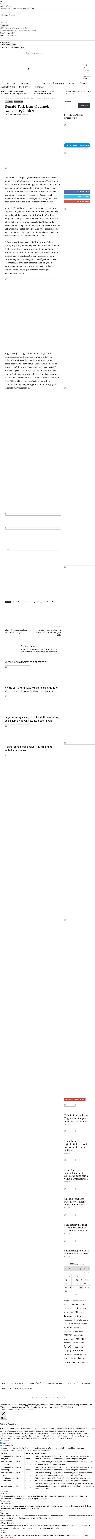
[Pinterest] (17, 119)
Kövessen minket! (82, 192)
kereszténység (75, 1327)
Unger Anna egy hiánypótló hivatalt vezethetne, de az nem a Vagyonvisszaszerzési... (76, 1174)
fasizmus (70, 1316)
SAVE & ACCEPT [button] (7, 1538)
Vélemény (85, 1362)
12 (73, 1280)
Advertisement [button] (6, 1521)
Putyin (80, 1350)
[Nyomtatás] (39, 119)
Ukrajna (67, 1362)
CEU (77, 1304)
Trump (81, 1358)
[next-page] (7, 755)
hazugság (68, 1320)
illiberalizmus (75, 1324)
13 (77, 1280)
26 (73, 1287)
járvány (66, 1327)
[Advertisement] (33, 405)
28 (81, 1287)
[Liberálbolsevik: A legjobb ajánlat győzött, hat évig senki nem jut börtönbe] (77, 1134)
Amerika (68, 1301)
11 (70, 1280)
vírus (65, 1366)
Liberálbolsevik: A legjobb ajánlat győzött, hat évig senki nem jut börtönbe (75, 1145)
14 (81, 1280)
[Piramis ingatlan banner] (33, 517)
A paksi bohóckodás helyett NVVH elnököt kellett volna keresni (75, 1201)
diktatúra (81, 1308)
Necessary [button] (4, 1441)
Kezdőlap (8, 98)
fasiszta (82, 1312)
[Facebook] (84, 65)
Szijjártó (73, 1358)
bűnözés (71, 1304)
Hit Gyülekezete (81, 1320)
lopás (75, 1331)
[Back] (1, 3)
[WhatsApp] (23, 119)
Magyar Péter (68, 1339)
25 (70, 1287)
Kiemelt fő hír (17, 98)
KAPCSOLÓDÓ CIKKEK (16, 662)
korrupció (67, 1331)
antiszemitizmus (79, 1301)
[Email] (33, 119)
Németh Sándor (80, 1343)
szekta (66, 1358)
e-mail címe (5, 42)
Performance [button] (5, 1501)
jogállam (84, 1324)
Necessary (6, 1443)
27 (77, 1287)
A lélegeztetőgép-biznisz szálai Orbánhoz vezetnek (77, 1252)
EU (76, 1312)
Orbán (69, 1346)
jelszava (3, 22)
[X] (84, 67)
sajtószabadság (78, 1354)
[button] (29, 69)
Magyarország (18, 101)
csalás (83, 1304)
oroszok (79, 1347)
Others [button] (2, 1530)
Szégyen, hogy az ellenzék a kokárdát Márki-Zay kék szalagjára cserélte (48, 632)
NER (83, 1338)
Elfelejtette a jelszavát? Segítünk (14, 28)
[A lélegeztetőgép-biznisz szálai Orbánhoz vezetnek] (77, 1244)
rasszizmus (68, 1354)
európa (33, 602)
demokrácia (68, 1308)
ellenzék (26, 602)
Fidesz (80, 1316)
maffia (81, 1331)
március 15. (49, 602)
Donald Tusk (17, 602)
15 (85, 1280)
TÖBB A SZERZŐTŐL (37, 662)
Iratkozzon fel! (83, 201)
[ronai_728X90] (33, 170)
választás (75, 1362)
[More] (44, 119)
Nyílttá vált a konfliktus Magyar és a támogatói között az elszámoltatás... (76, 1118)
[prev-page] (5, 755)
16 (88, 1280)
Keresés (67, 102)
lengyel (40, 602)
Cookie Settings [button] (7, 1410)
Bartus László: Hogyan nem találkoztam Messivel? (44, 92)
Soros (86, 1354)
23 (88, 1283)
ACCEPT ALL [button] (31, 1410)
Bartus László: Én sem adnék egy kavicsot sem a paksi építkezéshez (14, 92)
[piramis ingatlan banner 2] (33, 313)
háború (67, 1323)
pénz (86, 1351)
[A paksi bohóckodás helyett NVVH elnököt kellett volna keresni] (33, 733)
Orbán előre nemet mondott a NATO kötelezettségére (16, 631)
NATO (77, 1339)
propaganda (70, 1350)
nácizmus (67, 1343)
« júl (76, 1294)
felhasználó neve (7, 15)
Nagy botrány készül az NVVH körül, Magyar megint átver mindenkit (76, 1227)
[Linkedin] (28, 119)
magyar (68, 1335)
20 (77, 1283)
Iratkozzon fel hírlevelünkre (77, 145)
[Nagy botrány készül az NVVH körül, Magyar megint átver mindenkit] (77, 1218)
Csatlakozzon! (83, 196)
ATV (65, 1304)
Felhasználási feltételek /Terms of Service (18, 30)
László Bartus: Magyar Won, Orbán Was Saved (79, 92)
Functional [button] (4, 1491)
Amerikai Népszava (14, 114)
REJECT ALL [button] (20, 1410)
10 (66, 1280)
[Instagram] (86, 65)
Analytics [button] (3, 1511)
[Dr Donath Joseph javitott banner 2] (33, 550)
